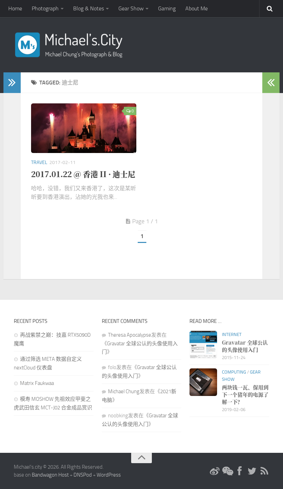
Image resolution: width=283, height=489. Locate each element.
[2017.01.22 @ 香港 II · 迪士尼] (83, 128)
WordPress (109, 475)
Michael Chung (123, 391)
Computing (234, 372)
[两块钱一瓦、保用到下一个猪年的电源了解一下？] (203, 382)
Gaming (167, 8)
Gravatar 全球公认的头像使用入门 (245, 346)
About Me (196, 8)
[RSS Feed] (264, 471)
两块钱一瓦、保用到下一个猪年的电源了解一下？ (245, 394)
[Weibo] (214, 471)
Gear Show (131, 8)
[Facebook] (239, 471)
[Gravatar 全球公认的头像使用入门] (203, 344)
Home (15, 8)
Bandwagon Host (50, 475)
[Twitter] (252, 471)
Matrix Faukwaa (37, 383)
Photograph (45, 8)
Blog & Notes (88, 8)
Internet (232, 334)
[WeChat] (227, 471)
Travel (39, 162)
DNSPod (83, 475)
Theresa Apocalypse (129, 335)
